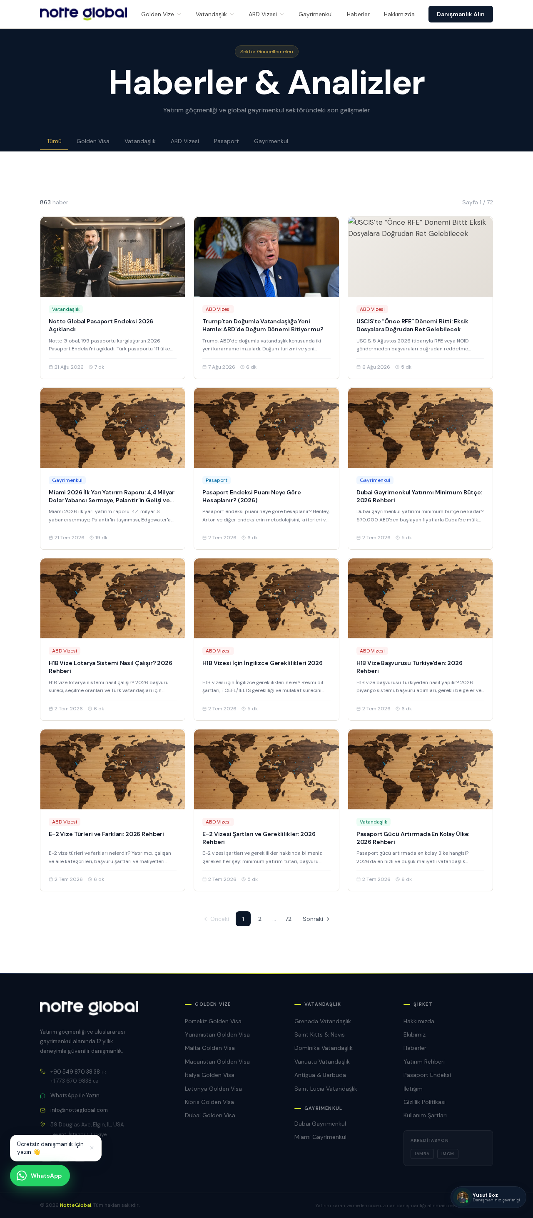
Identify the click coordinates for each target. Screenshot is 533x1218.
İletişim (413, 1088)
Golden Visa (93, 141)
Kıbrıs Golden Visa (209, 1102)
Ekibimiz (414, 1034)
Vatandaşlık (211, 14)
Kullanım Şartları (425, 1115)
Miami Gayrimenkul (320, 1137)
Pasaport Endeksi (427, 1075)
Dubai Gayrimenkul (320, 1123)
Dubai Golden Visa (210, 1115)
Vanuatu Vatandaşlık (322, 1061)
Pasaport (226, 141)
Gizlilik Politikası (424, 1102)
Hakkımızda (399, 14)
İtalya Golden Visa (209, 1075)
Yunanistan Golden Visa (217, 1034)
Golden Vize (157, 14)
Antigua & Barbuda (320, 1075)
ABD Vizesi (263, 14)
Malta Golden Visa (210, 1048)
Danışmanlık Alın (461, 14)
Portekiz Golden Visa (213, 1021)
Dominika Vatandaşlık (323, 1048)
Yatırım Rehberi (424, 1061)
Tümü (54, 141)
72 (288, 919)
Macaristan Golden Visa (217, 1061)
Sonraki (313, 919)
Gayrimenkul (316, 14)
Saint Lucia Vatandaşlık (325, 1088)
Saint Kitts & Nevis (319, 1034)
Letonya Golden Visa (213, 1088)
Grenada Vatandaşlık (322, 1021)
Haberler (358, 14)
